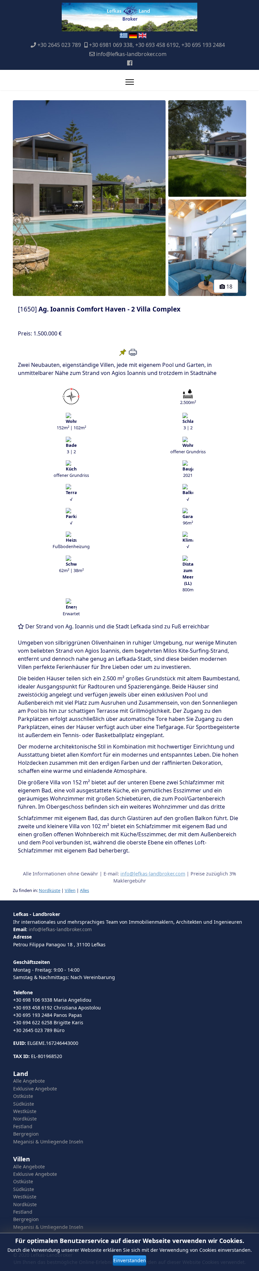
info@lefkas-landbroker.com (131, 54)
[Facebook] (129, 63)
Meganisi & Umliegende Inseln (48, 1141)
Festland (22, 1126)
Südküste (23, 1104)
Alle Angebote (29, 1081)
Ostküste (23, 1096)
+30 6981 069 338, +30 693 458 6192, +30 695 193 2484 (157, 45)
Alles (84, 890)
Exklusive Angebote (35, 1088)
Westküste (24, 1111)
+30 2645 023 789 (59, 45)
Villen (70, 890)
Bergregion (26, 1134)
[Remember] (122, 352)
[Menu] (129, 82)
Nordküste (49, 890)
